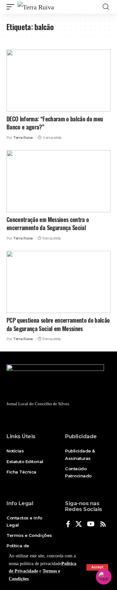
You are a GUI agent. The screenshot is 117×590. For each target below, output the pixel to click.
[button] (97, 567)
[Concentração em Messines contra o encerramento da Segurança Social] (58, 181)
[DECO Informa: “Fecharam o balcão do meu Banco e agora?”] (58, 81)
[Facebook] (68, 524)
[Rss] (103, 524)
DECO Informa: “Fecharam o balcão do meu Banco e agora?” (54, 123)
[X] (78, 524)
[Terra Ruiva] (36, 7)
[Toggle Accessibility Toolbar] (103, 576)
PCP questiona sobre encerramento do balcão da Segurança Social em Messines (58, 324)
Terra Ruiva (23, 137)
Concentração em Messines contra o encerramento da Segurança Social (47, 223)
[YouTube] (91, 524)
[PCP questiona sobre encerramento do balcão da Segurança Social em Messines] (58, 282)
